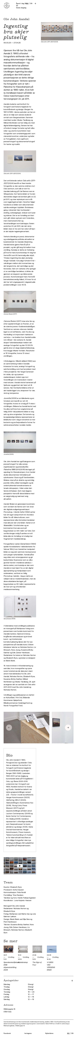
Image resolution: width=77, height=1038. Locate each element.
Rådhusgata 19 (10, 1009)
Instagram (28, 1033)
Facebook (7, 1033)
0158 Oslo (8, 1012)
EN (31, 3)
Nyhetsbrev (49, 1033)
